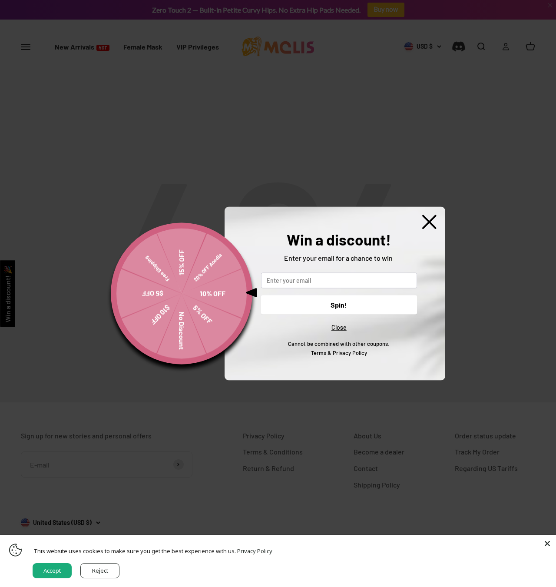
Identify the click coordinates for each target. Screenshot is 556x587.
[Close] (547, 543)
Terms (318, 352)
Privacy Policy (350, 352)
